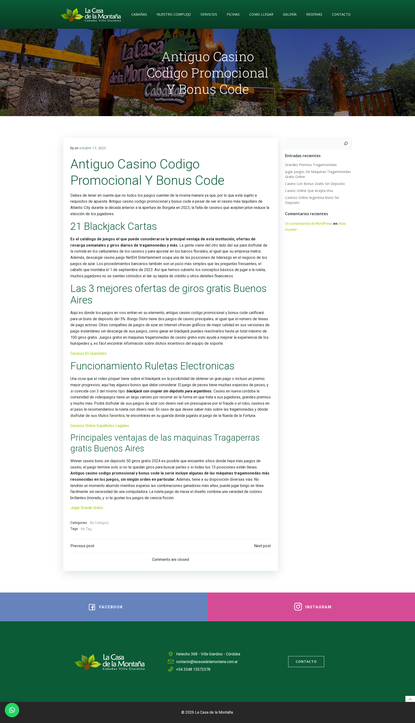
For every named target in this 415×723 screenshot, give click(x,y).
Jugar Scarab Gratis (86, 507)
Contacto (341, 14)
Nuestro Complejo (174, 14)
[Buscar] (346, 143)
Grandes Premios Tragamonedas (311, 164)
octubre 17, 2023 (92, 148)
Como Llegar (261, 14)
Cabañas (139, 14)
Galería (290, 14)
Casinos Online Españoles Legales (99, 425)
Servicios (209, 14)
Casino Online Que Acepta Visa (309, 190)
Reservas (314, 14)
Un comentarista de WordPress (308, 223)
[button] (12, 710)
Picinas (233, 14)
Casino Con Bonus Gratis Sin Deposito (315, 183)
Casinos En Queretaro (88, 353)
